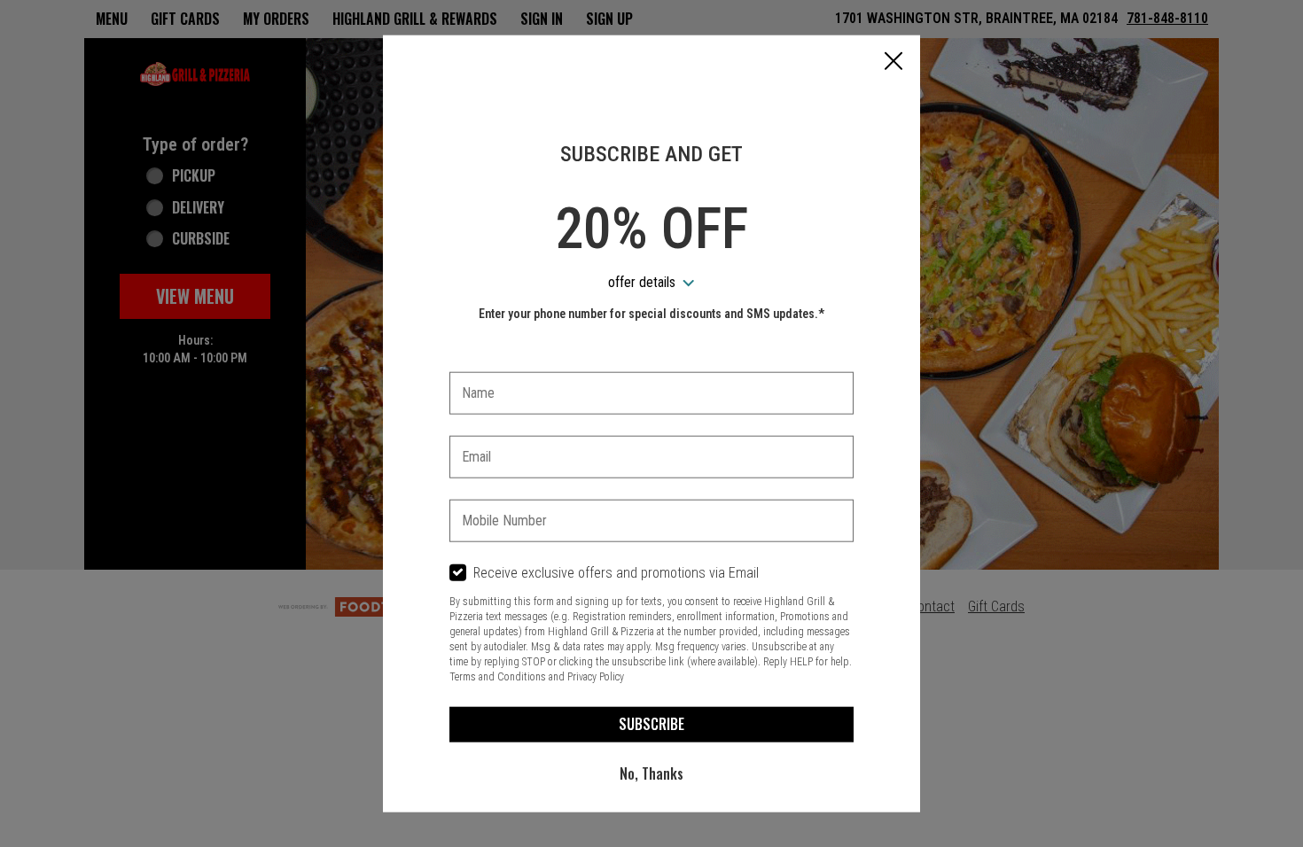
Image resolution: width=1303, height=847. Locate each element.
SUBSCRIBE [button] (651, 723)
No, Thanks (651, 773)
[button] (893, 63)
